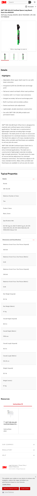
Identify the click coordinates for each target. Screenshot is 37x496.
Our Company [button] (8, 444)
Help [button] (4, 455)
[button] (8, 492)
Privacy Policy (22, 465)
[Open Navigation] (34, 2)
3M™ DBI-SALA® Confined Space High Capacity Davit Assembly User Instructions (10, 423)
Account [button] (31, 6)
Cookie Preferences (14, 466)
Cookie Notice (6, 484)
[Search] (29, 2)
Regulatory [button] (7, 450)
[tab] (18, 404)
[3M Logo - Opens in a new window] (3, 2)
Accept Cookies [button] (25, 488)
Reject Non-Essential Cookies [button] (10, 488)
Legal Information (13, 465)
